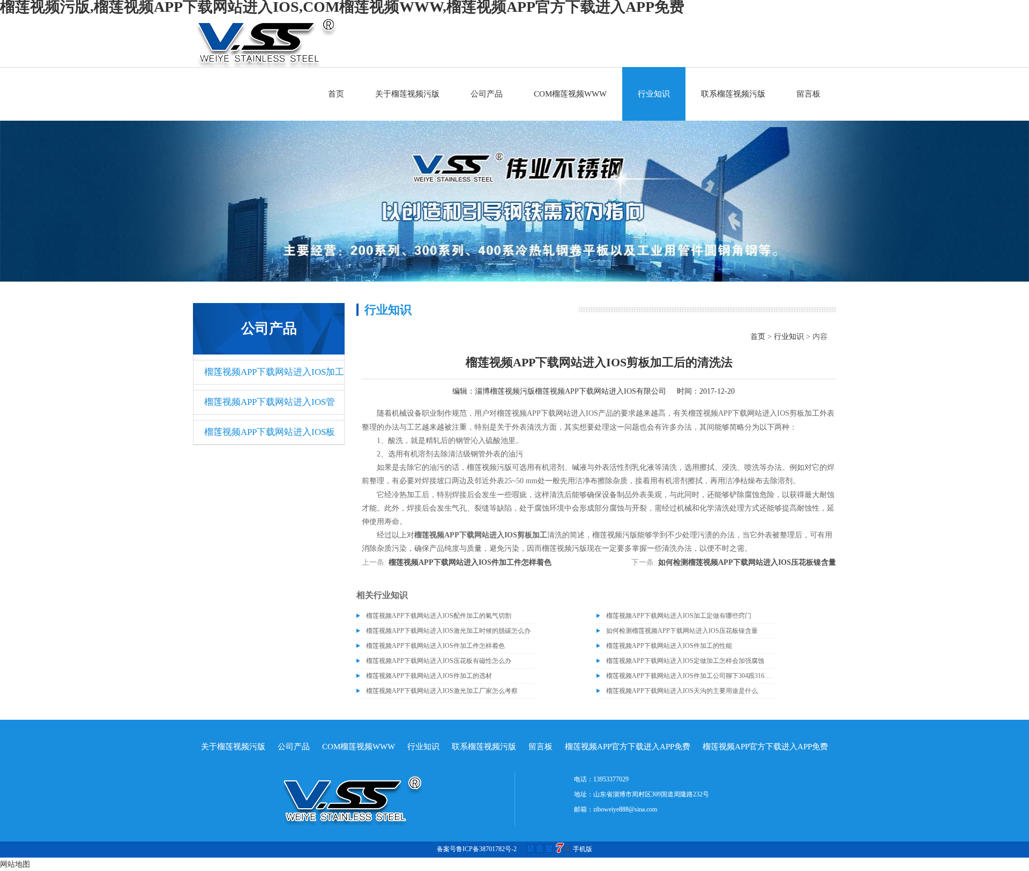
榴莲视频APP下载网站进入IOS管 (269, 402)
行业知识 (654, 94)
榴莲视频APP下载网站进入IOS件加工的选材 (429, 676)
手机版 (582, 849)
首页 (336, 94)
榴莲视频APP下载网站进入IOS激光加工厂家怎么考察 (442, 691)
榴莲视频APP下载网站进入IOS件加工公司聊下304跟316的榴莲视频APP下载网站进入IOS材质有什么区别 (690, 676)
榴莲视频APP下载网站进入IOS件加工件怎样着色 (470, 562)
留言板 (808, 94)
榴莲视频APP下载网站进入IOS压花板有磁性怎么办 (438, 661)
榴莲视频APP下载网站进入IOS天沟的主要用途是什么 (682, 691)
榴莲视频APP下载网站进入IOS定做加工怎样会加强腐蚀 (685, 661)
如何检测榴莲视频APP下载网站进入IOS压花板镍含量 (747, 562)
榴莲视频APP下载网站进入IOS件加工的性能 (669, 645)
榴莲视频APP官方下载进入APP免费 (627, 746)
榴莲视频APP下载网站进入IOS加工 (274, 372)
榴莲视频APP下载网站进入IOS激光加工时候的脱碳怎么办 (448, 630)
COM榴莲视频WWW (570, 94)
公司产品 (487, 94)
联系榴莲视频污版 (733, 94)
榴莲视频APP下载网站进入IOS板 (269, 432)
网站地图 (15, 864)
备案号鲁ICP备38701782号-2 (477, 849)
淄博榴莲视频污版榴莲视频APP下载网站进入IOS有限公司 (570, 391)
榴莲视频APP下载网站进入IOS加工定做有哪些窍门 (678, 615)
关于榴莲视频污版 (407, 94)
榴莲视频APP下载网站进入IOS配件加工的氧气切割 (438, 615)
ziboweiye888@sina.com (625, 809)
